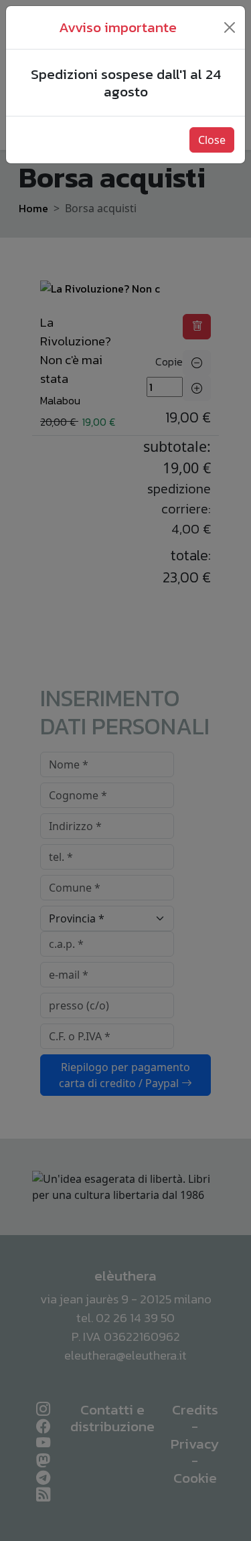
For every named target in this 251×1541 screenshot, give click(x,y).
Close (212, 140)
